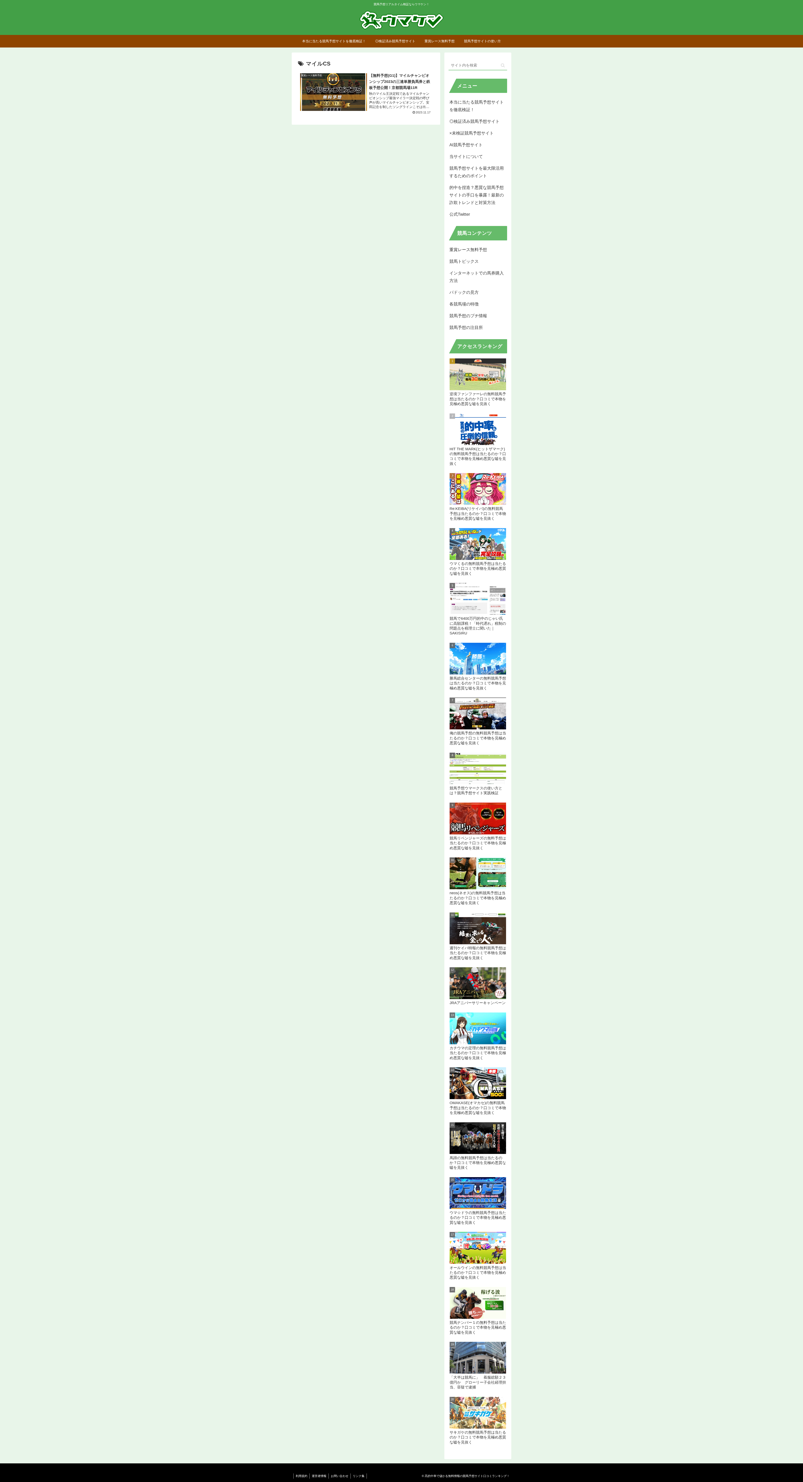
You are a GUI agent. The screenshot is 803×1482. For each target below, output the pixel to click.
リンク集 (358, 1476)
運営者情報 (319, 1476)
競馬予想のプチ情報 (468, 315)
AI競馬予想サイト (466, 144)
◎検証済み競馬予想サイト (474, 121)
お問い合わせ (339, 1476)
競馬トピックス (464, 261)
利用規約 (301, 1476)
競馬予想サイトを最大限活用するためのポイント (476, 172)
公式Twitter (459, 214)
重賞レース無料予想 (468, 249)
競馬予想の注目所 (466, 327)
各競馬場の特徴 (464, 304)
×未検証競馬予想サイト (471, 133)
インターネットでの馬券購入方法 (476, 277)
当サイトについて (466, 156)
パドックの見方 (464, 292)
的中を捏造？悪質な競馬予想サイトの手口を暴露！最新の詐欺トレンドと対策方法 (476, 195)
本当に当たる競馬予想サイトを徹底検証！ (476, 106)
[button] (502, 65)
